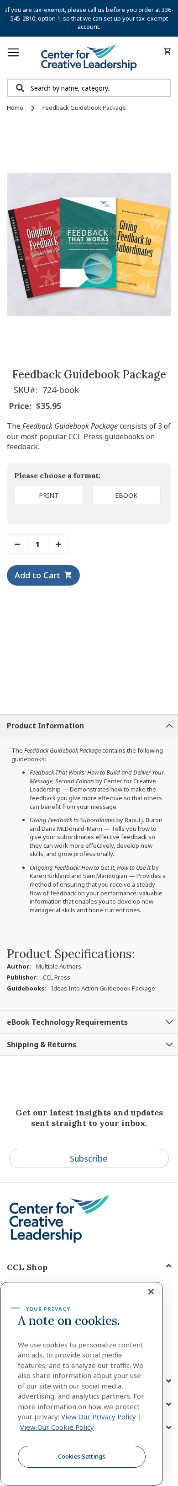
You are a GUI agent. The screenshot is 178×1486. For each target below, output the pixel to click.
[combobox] (89, 88)
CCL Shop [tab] (27, 1267)
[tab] (89, 725)
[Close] (151, 1291)
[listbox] (89, 496)
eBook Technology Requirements (67, 1022)
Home (15, 107)
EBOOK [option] (126, 495)
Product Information (45, 726)
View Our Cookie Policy (57, 1427)
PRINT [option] (48, 495)
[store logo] (89, 57)
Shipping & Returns (41, 1044)
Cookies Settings (81, 1456)
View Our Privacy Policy (98, 1416)
